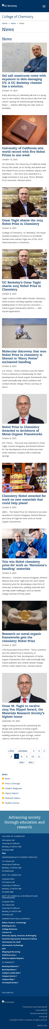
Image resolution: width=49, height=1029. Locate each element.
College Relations (9, 929)
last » (32, 762)
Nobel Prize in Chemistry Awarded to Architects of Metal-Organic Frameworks (22, 430)
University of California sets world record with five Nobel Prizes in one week (23, 151)
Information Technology (12, 945)
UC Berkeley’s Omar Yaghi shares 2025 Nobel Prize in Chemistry (21, 286)
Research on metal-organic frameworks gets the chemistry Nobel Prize (21, 637)
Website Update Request (13, 958)
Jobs (4, 948)
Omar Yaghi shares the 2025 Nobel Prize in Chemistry (22, 222)
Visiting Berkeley (10, 982)
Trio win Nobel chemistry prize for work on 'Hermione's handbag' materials (24, 565)
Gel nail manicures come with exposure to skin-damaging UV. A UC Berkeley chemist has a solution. (24, 80)
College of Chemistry (17, 16)
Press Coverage (12, 783)
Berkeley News (9, 969)
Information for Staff (11, 942)
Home (4, 23)
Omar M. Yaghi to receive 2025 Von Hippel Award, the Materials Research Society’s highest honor (23, 711)
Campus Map (8, 979)
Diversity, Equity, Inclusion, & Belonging (19, 935)
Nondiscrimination (38, 1013)
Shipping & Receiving (11, 952)
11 (40, 757)
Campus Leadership (11, 973)
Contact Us (7, 932)
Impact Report (12, 793)
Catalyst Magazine (13, 788)
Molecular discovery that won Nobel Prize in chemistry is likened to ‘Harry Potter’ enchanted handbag (24, 356)
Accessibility (41, 1010)
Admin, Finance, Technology (14, 922)
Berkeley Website (10, 966)
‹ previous (23, 750)
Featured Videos (12, 798)
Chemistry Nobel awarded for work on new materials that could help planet (24, 499)
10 (33, 757)
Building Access (9, 926)
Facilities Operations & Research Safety (19, 939)
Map (4, 853)
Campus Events (9, 976)
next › (23, 762)
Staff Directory (9, 955)
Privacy (43, 1016)
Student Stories (12, 803)
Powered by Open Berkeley (35, 1007)
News (13, 23)
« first (12, 750)
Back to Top (42, 1025)
